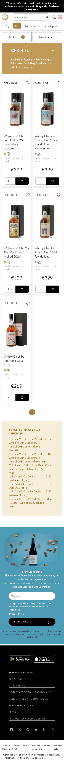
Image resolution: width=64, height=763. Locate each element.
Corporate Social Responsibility (30, 692)
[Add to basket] (22, 181)
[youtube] (36, 729)
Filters (18, 37)
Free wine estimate (21, 672)
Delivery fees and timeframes (28, 698)
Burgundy (41, 6)
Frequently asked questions (28, 718)
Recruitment (17, 679)
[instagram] (27, 729)
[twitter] (19, 729)
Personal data (58, 747)
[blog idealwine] (52, 729)
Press (12, 712)
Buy (7, 26)
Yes (13, 613)
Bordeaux (54, 6)
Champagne (31, 9)
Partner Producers (21, 705)
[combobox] (47, 37)
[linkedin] (44, 729)
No (22, 613)
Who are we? (17, 685)
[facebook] (11, 729)
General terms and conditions (41, 747)
